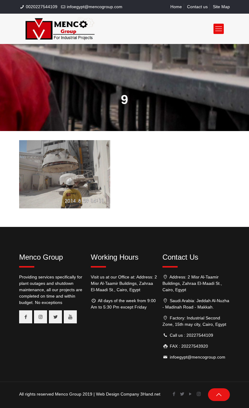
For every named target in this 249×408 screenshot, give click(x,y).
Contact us (197, 6)
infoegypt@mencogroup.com (94, 6)
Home (176, 6)
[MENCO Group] (60, 29)
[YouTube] (190, 393)
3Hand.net (150, 394)
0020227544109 (41, 6)
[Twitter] (182, 393)
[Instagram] (199, 393)
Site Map (221, 6)
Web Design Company (117, 394)
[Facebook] (174, 393)
